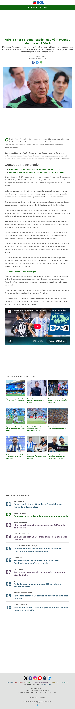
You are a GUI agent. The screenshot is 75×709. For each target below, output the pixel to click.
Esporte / (33, 7)
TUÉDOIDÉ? (55, 682)
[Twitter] (26, 679)
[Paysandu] (49, 679)
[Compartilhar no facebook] (33, 63)
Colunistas (46, 684)
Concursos (20, 682)
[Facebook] (30, 679)
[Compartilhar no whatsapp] (41, 63)
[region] (37, 24)
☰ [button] (2, 2)
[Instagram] (35, 679)
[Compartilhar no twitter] (37, 63)
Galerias (64, 682)
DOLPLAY (27, 684)
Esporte (30, 682)
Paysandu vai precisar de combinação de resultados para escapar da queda (37, 172)
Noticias (10, 682)
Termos (42, 697)
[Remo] (44, 679)
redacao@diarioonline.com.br (40, 690)
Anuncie (33, 697)
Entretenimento (42, 682)
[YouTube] (40, 679)
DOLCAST (36, 684)
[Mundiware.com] (37, 705)
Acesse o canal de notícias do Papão (22, 272)
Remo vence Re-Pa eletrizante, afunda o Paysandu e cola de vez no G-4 (35, 169)
